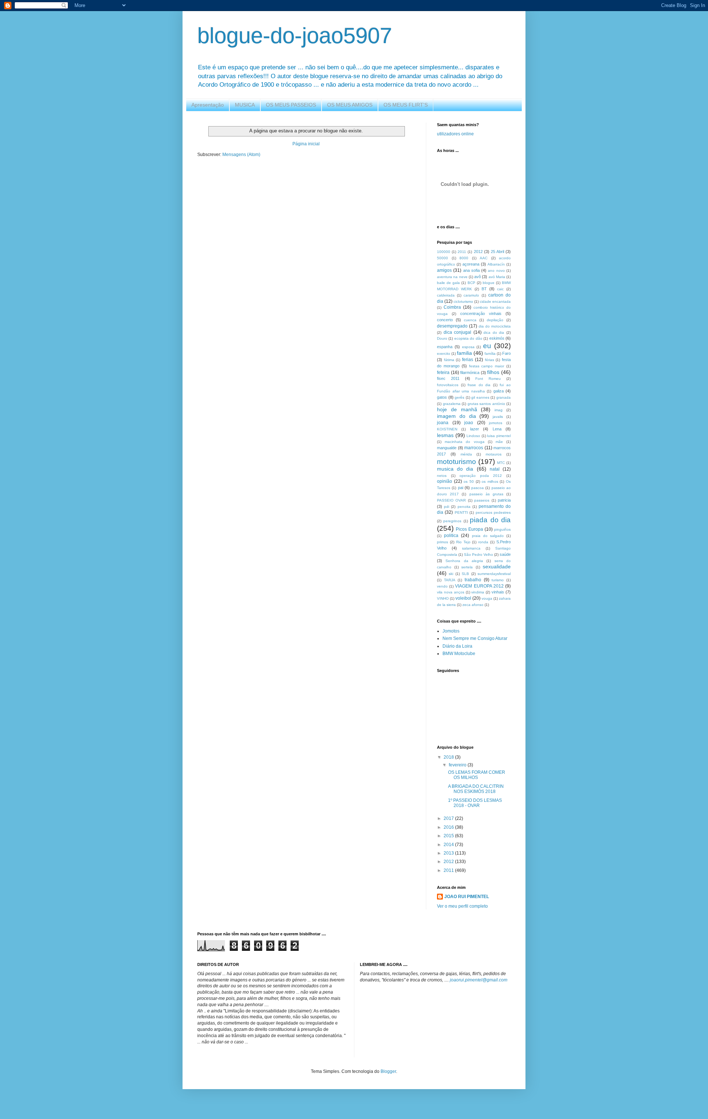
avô (477, 276)
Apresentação (207, 105)
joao (468, 422)
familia (464, 353)
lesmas (445, 435)
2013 (449, 853)
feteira (443, 372)
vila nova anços (450, 592)
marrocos (473, 447)
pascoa (477, 488)
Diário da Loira (457, 646)
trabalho (473, 579)
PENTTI (461, 512)
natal (495, 469)
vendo (442, 586)
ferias (467, 359)
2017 (449, 818)
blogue (488, 283)
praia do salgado (488, 536)
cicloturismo (463, 301)
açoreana (470, 264)
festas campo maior (486, 366)
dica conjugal (458, 332)
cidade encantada (495, 301)
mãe (499, 442)
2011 (462, 252)
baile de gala (448, 283)
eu (487, 346)
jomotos (495, 423)
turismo (498, 580)
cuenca (470, 320)
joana (442, 422)
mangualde (447, 448)
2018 (449, 757)
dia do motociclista (495, 326)
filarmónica (469, 372)
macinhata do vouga (464, 442)
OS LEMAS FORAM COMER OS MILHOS (476, 775)
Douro (442, 338)
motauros (494, 454)
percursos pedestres (493, 512)
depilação (495, 320)
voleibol (463, 598)
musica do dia (455, 469)
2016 (449, 827)
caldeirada (446, 295)
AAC (483, 258)
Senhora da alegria (464, 561)
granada (503, 397)
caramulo (471, 295)
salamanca (471, 548)
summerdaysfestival (494, 574)
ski (451, 574)
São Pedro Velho (478, 554)
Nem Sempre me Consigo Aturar (474, 638)
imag (498, 410)
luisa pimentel (499, 436)
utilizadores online (455, 133)
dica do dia (493, 332)
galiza (498, 391)
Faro (506, 353)
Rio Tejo (463, 542)
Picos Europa (469, 529)
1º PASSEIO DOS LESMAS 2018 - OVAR (475, 803)
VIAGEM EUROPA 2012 (479, 586)
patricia (504, 500)
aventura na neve (452, 277)
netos (442, 476)
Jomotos (450, 631)
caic (500, 289)
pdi (446, 507)
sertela (467, 567)
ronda (483, 542)
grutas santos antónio (486, 404)
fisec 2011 (448, 378)
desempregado (452, 326)
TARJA (449, 580)
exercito (443, 353)
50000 (442, 258)
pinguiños (502, 529)
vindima (477, 592)
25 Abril (497, 251)
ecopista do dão (468, 338)
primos (442, 542)
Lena (497, 429)
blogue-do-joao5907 (294, 35)
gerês (459, 397)
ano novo (496, 271)
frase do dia (479, 385)
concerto (445, 320)
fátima (449, 360)
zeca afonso (472, 605)
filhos (493, 372)
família (490, 353)
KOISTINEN (447, 429)
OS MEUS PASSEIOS (291, 105)
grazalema (452, 404)
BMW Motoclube (458, 653)
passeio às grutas (486, 494)
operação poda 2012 (480, 476)
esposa (468, 347)
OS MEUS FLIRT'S (406, 105)
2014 (449, 844)
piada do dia (490, 520)
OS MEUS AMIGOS (349, 105)
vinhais (498, 592)
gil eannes (480, 397)
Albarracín (496, 264)
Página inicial (306, 143)
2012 (478, 251)
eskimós (496, 338)
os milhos (490, 481)
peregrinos (452, 521)
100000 (443, 252)
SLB (465, 574)
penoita (464, 507)
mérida (466, 454)
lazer (474, 429)
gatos (442, 397)
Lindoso (473, 436)
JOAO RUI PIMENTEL (466, 896)
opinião (444, 481)
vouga (487, 598)
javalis (498, 417)
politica (451, 535)
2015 (449, 835)
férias (489, 360)
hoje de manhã (457, 409)
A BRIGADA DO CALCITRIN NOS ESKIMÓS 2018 (476, 789)
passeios (481, 500)
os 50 (469, 481)
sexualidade (497, 566)
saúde (505, 554)
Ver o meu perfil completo (462, 906)
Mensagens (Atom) (241, 154)
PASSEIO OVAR (451, 500)
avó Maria (497, 277)
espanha (444, 346)
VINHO (443, 598)
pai (460, 487)
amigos (444, 270)
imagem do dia (456, 416)
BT (484, 289)
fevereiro (458, 765)
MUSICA (245, 105)
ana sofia (471, 270)
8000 (463, 258)
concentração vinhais (481, 313)
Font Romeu (488, 379)
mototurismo (456, 461)
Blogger (388, 1071)
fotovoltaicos (447, 385)
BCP (471, 283)
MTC (501, 463)
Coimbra (452, 307)
